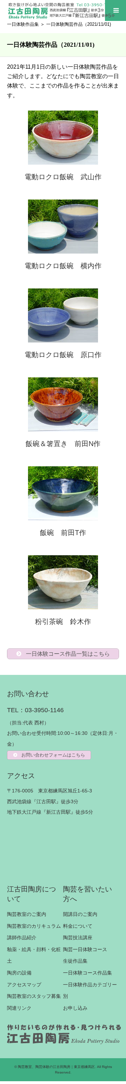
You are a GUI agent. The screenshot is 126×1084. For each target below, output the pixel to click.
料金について (77, 926)
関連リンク (19, 1008)
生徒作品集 (75, 961)
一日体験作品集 (23, 24)
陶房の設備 (19, 973)
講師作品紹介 (21, 937)
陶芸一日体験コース (85, 949)
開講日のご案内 (80, 914)
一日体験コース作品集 (87, 973)
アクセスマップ (24, 984)
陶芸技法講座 (77, 937)
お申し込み (75, 1008)
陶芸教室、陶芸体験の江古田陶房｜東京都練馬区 (56, 1067)
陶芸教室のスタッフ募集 (34, 996)
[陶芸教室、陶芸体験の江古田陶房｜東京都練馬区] (62, 10)
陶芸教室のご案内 (26, 914)
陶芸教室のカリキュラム (34, 926)
